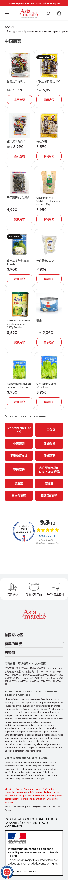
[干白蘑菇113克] (49, 244)
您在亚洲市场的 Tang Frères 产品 (49, 469)
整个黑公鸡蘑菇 (16, 141)
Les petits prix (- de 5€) (19, 429)
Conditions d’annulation (33, 798)
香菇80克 (41, 141)
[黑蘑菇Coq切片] (19, 65)
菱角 (39, 320)
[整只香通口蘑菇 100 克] (49, 65)
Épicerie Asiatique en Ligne (41, 31)
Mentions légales (13, 789)
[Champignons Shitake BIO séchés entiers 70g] (49, 181)
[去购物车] (59, 13)
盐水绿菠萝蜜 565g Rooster (18, 262)
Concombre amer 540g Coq (46, 385)
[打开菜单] (7, 13)
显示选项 (19, 99)
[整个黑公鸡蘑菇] (19, 125)
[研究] (48, 13)
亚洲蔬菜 (49, 455)
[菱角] (49, 304)
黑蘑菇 (19, 483)
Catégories (14, 31)
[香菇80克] (49, 125)
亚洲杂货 (49, 443)
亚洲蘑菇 (19, 469)
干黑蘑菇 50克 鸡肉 (18, 197)
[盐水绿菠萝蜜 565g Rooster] (19, 244)
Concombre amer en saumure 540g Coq (19, 385)
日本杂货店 (19, 495)
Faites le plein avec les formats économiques (34, 3)
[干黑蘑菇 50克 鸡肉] (19, 181)
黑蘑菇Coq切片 (16, 81)
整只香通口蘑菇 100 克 (48, 83)
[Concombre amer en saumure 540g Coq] (19, 367)
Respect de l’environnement (33, 795)
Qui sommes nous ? (34, 789)
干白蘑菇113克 (45, 260)
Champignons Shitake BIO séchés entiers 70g (48, 201)
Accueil (9, 27)
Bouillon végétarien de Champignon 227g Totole (18, 324)
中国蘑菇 (19, 443)
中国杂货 (49, 429)
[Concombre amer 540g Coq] (49, 367)
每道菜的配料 (49, 495)
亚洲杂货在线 (18, 455)
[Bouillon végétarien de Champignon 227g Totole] (19, 304)
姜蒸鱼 (49, 483)
